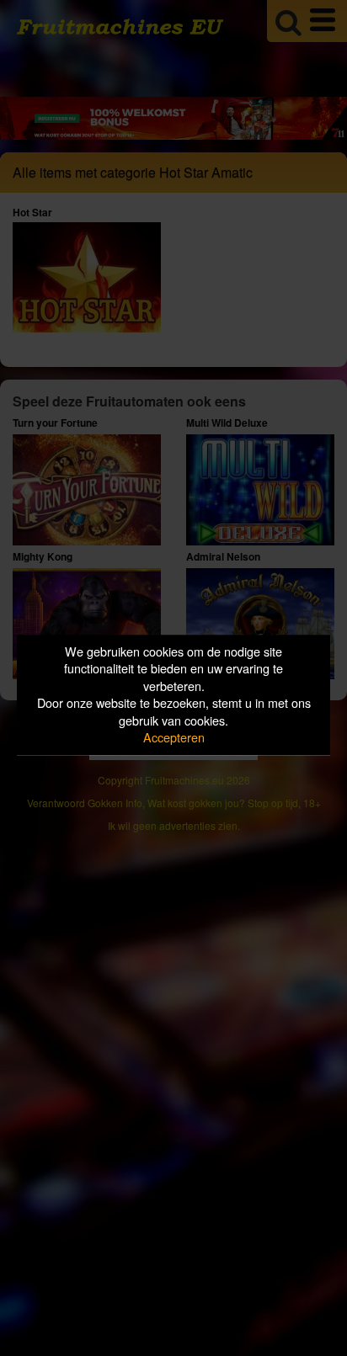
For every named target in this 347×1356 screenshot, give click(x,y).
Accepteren (174, 738)
